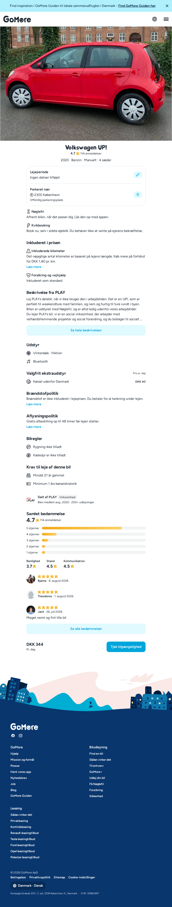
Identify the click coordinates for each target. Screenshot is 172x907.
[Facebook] (13, 735)
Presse (15, 766)
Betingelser (18, 877)
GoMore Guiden (21, 796)
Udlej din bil (97, 778)
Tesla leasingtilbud (22, 839)
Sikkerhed (96, 796)
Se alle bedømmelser (86, 629)
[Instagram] (20, 735)
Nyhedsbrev (18, 778)
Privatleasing (19, 821)
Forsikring (96, 790)
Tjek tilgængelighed (126, 647)
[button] (167, 6)
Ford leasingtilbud (22, 845)
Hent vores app (20, 772)
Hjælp (14, 753)
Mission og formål (22, 760)
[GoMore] (17, 19)
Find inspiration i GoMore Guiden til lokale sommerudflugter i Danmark (83, 6)
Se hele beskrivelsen (86, 330)
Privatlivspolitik (39, 877)
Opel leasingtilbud (22, 851)
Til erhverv (96, 766)
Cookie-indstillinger (81, 877)
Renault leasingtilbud (24, 833)
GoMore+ (95, 772)
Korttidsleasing (20, 827)
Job (13, 784)
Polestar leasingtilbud (24, 857)
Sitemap (59, 877)
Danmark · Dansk (30, 886)
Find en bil (96, 753)
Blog (13, 790)
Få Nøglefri (96, 784)
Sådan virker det (100, 760)
